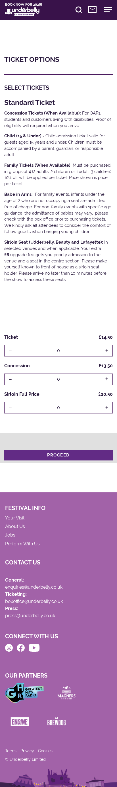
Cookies (45, 751)
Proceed (58, 455)
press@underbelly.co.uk (30, 615)
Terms (10, 751)
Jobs (10, 535)
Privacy (27, 751)
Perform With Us (22, 544)
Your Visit (14, 518)
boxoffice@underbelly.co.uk (34, 601)
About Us (15, 526)
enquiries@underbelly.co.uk (33, 587)
